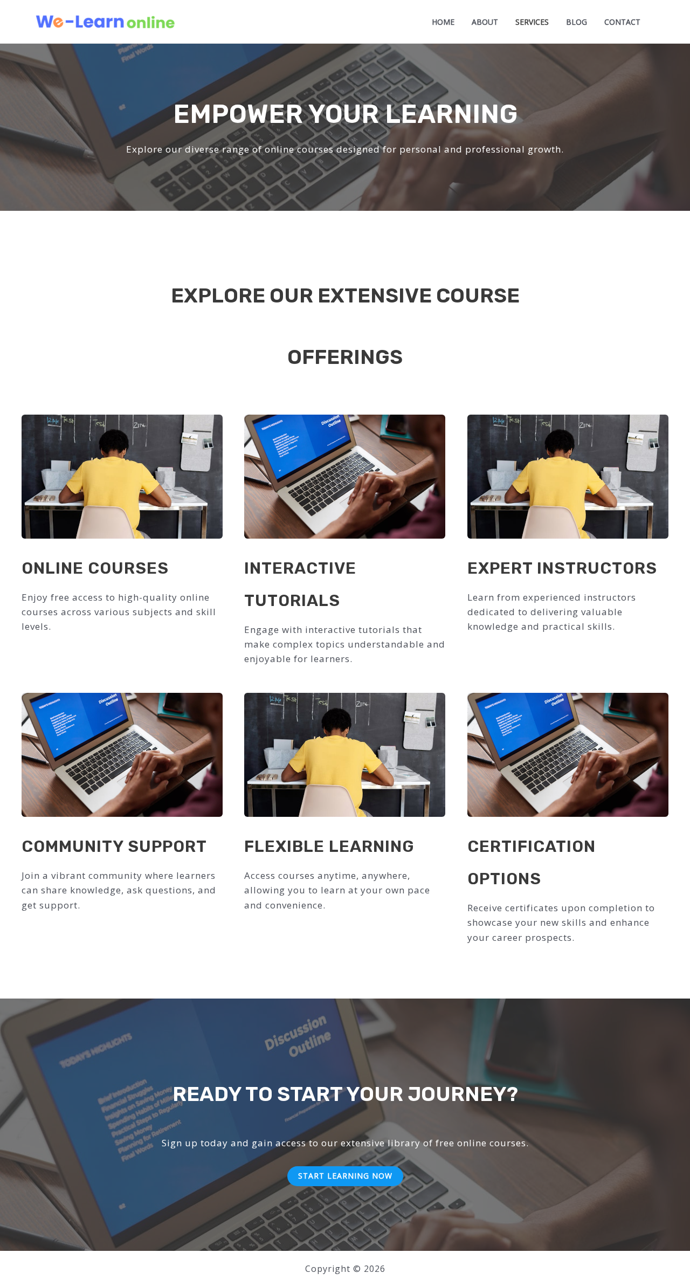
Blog (576, 22)
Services (532, 22)
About (485, 22)
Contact (622, 22)
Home (443, 22)
